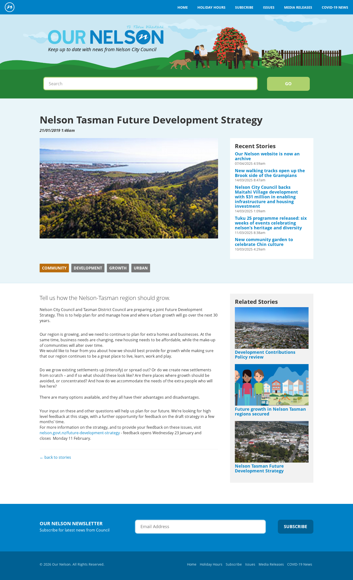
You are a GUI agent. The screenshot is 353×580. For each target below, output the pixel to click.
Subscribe (244, 7)
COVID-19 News (335, 7)
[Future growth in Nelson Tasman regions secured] (272, 384)
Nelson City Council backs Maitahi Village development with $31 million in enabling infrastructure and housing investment (266, 196)
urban (141, 268)
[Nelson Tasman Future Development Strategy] (272, 441)
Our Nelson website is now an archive (267, 156)
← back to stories (55, 457)
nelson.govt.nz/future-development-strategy (80, 432)
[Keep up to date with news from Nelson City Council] (106, 24)
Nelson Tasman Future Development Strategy (259, 468)
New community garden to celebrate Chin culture (264, 242)
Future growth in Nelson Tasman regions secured (270, 411)
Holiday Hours (211, 7)
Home (182, 7)
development (88, 268)
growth (118, 268)
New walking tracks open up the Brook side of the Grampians (270, 173)
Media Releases (298, 7)
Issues (268, 7)
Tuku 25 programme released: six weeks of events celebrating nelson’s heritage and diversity (271, 223)
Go (288, 83)
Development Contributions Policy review (265, 354)
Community (54, 268)
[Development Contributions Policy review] (272, 327)
